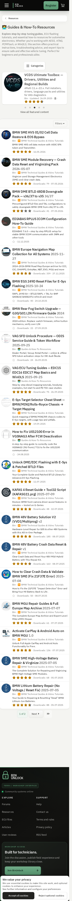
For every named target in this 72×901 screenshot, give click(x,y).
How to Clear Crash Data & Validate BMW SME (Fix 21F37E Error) (37, 574)
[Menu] (6, 5)
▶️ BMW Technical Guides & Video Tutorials (41, 140)
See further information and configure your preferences (31, 889)
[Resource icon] (6, 370)
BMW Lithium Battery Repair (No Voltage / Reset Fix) (36, 688)
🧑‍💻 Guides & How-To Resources (34, 349)
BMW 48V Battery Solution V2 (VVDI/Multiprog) (34, 519)
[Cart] (62, 5)
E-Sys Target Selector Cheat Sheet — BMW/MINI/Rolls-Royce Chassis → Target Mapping (38, 404)
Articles (6, 827)
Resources (8, 812)
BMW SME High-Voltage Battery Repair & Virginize (35, 660)
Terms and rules (45, 819)
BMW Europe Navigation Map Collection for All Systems (33, 251)
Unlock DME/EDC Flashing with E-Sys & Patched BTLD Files (39, 464)
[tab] (25, 107)
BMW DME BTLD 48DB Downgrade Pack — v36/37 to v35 (37, 193)
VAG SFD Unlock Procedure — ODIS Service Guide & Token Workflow (38, 338)
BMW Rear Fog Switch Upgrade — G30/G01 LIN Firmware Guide (36, 311)
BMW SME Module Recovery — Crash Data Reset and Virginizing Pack (39, 162)
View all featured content (34, 112)
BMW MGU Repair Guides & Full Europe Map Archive (35, 605)
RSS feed (41, 834)
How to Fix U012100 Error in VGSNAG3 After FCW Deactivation (37, 434)
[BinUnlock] (18, 5)
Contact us (42, 812)
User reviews (9, 834)
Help (39, 804)
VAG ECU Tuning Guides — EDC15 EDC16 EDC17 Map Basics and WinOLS (36, 372)
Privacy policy (44, 827)
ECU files (7, 819)
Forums (6, 804)
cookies (25, 883)
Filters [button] (58, 123)
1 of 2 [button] (22, 714)
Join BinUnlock (15, 870)
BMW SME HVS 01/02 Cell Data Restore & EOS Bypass (35, 134)
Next (34, 714)
